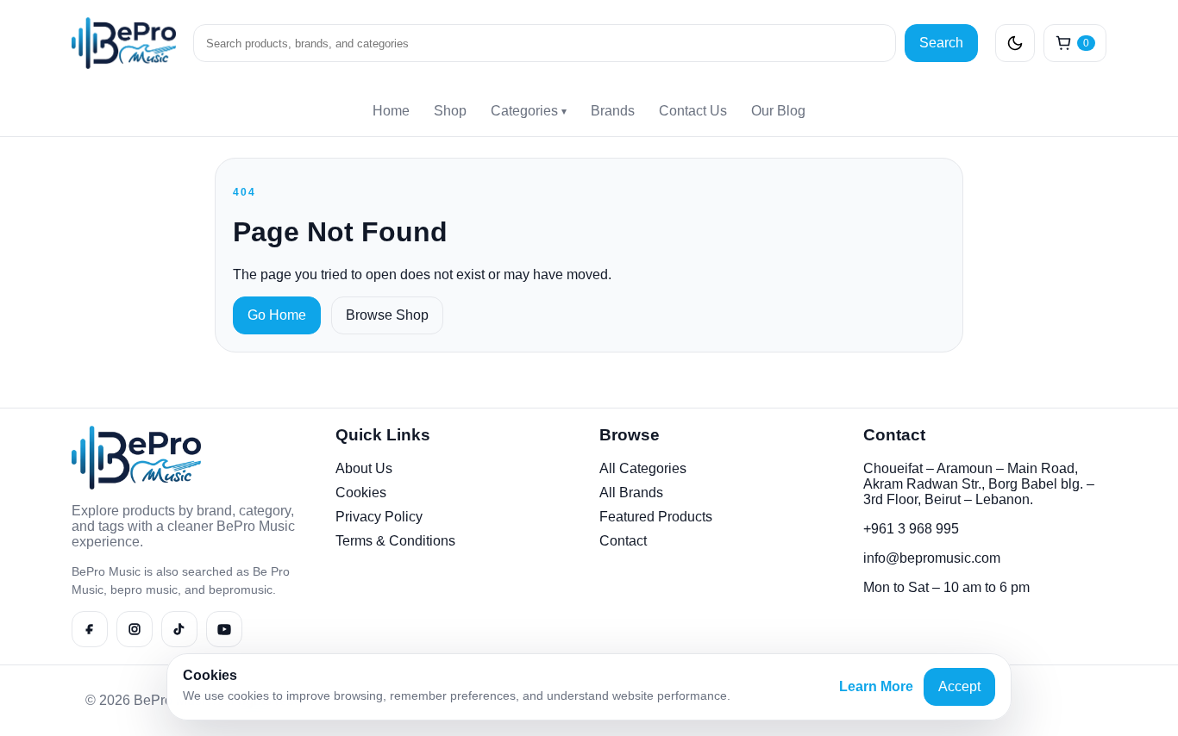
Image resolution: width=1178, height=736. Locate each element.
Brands (613, 110)
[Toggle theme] (1015, 43)
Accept (959, 686)
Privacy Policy (379, 516)
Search (941, 42)
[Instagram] (134, 629)
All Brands (631, 492)
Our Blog (778, 110)
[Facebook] (90, 629)
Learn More (876, 686)
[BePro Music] (124, 43)
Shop (450, 110)
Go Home (277, 315)
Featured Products (655, 516)
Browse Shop (387, 315)
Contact (623, 540)
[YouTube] (224, 629)
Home (391, 110)
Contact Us (693, 110)
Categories (529, 110)
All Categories (642, 468)
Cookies (360, 492)
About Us (363, 468)
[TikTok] (179, 629)
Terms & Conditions (395, 540)
